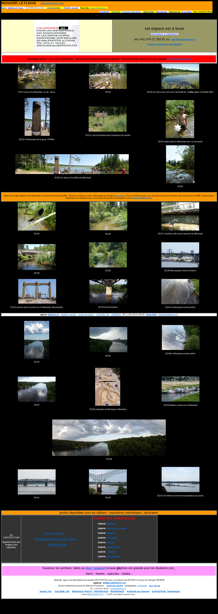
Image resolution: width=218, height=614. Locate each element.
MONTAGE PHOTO (82, 591)
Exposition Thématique (131, 12)
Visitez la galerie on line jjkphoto (164, 44)
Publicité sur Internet (138, 591)
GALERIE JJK (102, 315)
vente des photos (86, 315)
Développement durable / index (56, 539)
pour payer (119, 196)
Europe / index (57, 544)
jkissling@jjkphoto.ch (98, 8)
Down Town (113, 547)
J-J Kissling (142, 586)
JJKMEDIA (116, 315)
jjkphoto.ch (53, 315)
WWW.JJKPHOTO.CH (114, 583)
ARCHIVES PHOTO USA (52, 3)
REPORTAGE (101, 591)
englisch (65, 315)
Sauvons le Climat (116, 528)
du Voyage (112, 537)
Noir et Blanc (113, 556)
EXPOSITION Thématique (166, 591)
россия (73, 315)
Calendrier (116, 12)
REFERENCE (117, 591)
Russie (110, 542)
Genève (111, 552)
